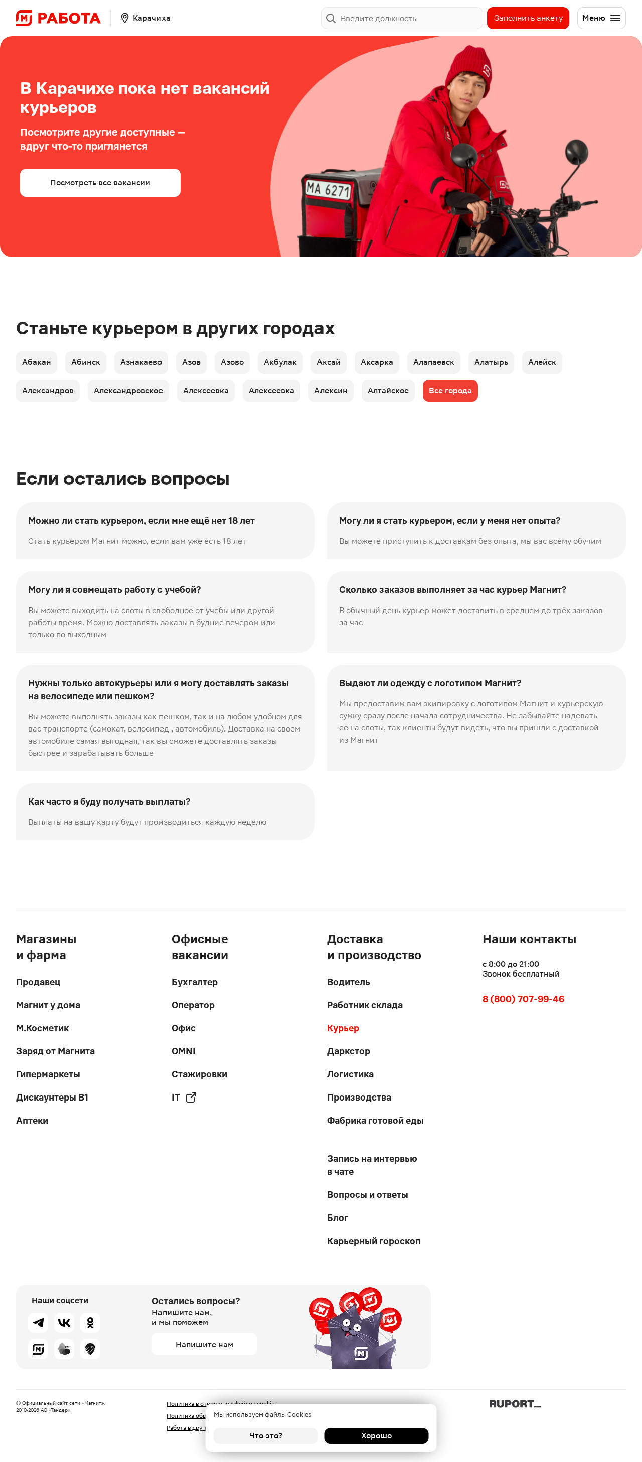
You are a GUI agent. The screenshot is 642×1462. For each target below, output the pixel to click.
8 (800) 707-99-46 (523, 999)
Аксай (329, 362)
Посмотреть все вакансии (100, 182)
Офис (184, 1028)
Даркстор (348, 1051)
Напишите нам (204, 1344)
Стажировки (199, 1074)
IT (176, 1097)
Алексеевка (206, 390)
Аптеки (32, 1120)
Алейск (542, 362)
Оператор (193, 1005)
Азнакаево (141, 362)
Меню (593, 18)
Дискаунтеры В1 (52, 1097)
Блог (337, 1217)
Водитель (348, 982)
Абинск (85, 362)
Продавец (38, 982)
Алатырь (491, 362)
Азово (232, 362)
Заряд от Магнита (55, 1051)
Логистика (350, 1074)
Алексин (331, 390)
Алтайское (388, 390)
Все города (450, 390)
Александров (48, 390)
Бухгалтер (195, 982)
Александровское (128, 390)
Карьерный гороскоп (374, 1241)
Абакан (36, 362)
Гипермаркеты (48, 1074)
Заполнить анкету (528, 18)
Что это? (265, 1435)
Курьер (343, 1028)
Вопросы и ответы (367, 1194)
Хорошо (376, 1435)
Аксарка (377, 362)
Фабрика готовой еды (375, 1120)
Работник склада (365, 1005)
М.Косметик (42, 1028)
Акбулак (280, 362)
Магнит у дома (48, 1005)
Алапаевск (433, 362)
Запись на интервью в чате (372, 1165)
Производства (359, 1097)
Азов (191, 362)
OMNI (184, 1051)
